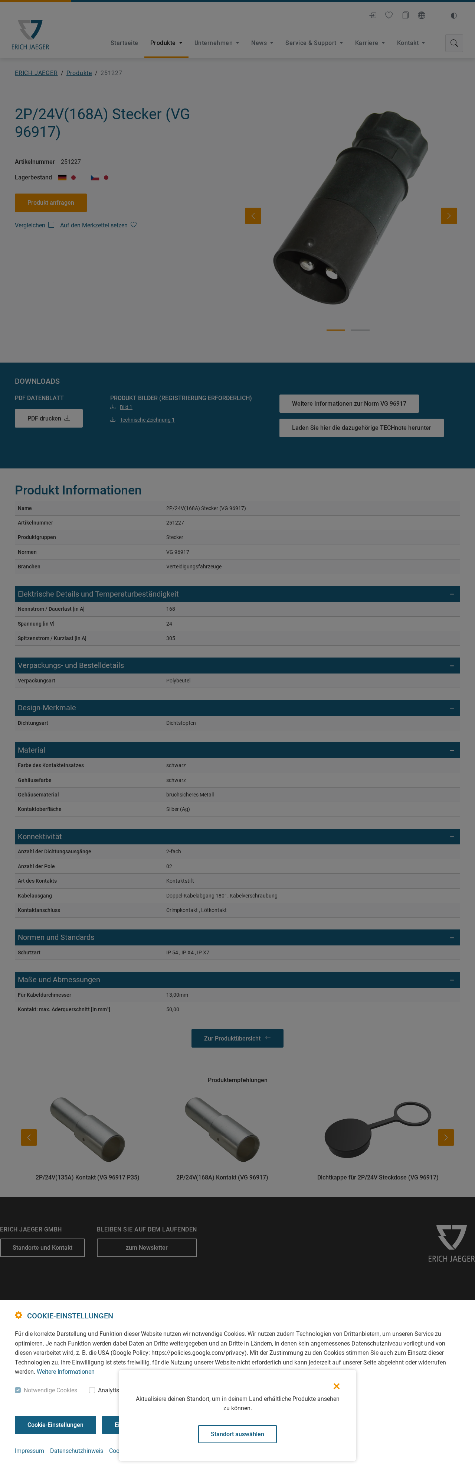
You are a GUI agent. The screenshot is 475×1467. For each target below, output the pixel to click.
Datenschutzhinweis (76, 1450)
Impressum (29, 1450)
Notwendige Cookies (50, 1390)
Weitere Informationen (66, 1371)
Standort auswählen (237, 1434)
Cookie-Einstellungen (55, 1424)
